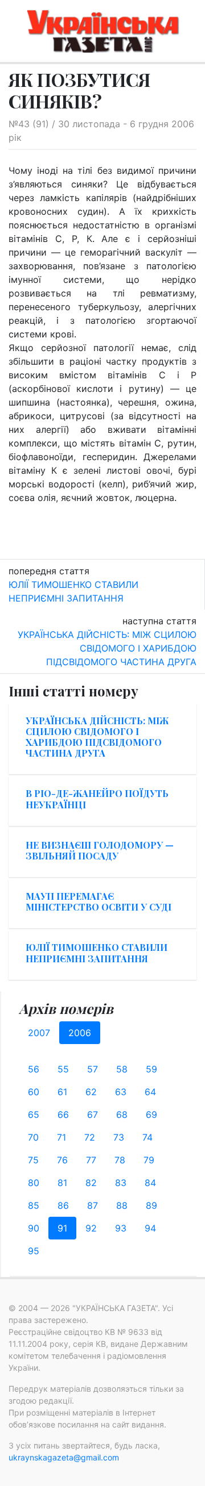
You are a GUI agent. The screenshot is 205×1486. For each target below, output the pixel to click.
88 (122, 1205)
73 (118, 1137)
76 (62, 1160)
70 (33, 1137)
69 (151, 1114)
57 (92, 1069)
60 (33, 1091)
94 (150, 1228)
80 (33, 1182)
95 (33, 1251)
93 (120, 1228)
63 (120, 1091)
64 (150, 1091)
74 (147, 1137)
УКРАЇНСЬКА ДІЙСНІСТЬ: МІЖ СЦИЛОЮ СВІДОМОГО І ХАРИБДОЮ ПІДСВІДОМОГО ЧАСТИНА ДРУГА (107, 648)
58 (122, 1069)
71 (61, 1137)
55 (63, 1069)
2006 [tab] (79, 1032)
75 (33, 1160)
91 (62, 1228)
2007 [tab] (39, 1032)
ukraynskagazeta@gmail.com (64, 1457)
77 (91, 1160)
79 (149, 1160)
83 (120, 1182)
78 (119, 1160)
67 (92, 1114)
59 (151, 1069)
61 (62, 1091)
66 (63, 1114)
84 (150, 1182)
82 (91, 1182)
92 (91, 1228)
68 (122, 1114)
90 (33, 1228)
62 (91, 1091)
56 (33, 1069)
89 (151, 1205)
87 (92, 1205)
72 (89, 1137)
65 (33, 1114)
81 (62, 1182)
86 (63, 1205)
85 (33, 1205)
